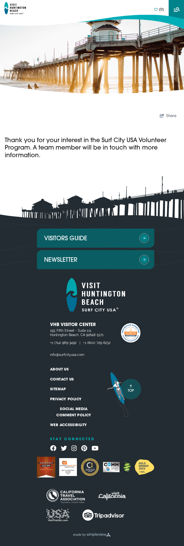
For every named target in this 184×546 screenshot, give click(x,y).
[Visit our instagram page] (74, 448)
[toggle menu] (176, 9)
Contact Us (62, 379)
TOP (131, 391)
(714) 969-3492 (65, 343)
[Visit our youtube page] (95, 448)
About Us (59, 369)
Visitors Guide (65, 239)
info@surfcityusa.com (67, 355)
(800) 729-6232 (98, 343)
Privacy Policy (65, 399)
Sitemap (58, 389)
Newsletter (60, 260)
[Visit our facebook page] (53, 448)
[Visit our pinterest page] (84, 448)
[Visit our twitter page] (64, 448)
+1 (52, 343)
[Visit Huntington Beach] (15, 8)
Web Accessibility (68, 425)
